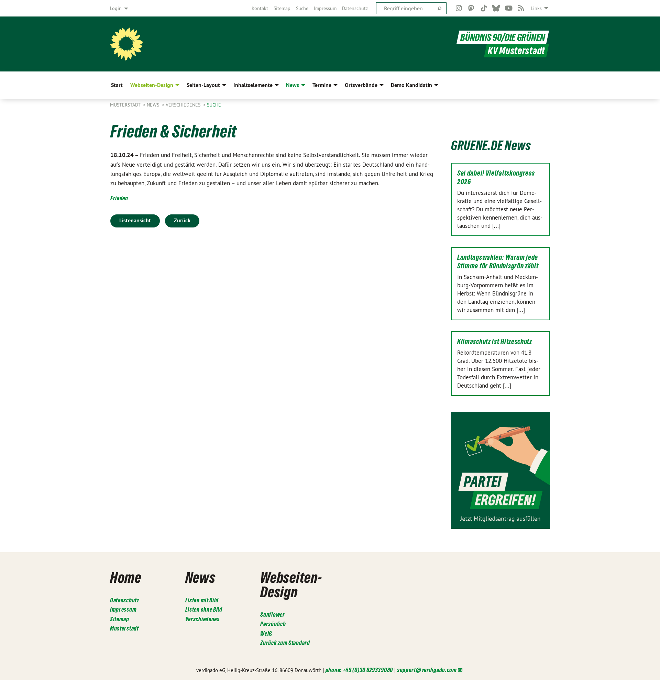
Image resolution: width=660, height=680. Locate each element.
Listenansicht (135, 220)
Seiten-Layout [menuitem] (203, 85)
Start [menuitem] (117, 85)
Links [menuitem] (536, 8)
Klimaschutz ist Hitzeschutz (494, 341)
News (154, 105)
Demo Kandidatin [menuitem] (411, 85)
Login (116, 8)
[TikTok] (484, 8)
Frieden (119, 198)
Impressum (325, 8)
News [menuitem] (292, 85)
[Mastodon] (471, 8)
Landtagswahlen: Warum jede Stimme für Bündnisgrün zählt (498, 261)
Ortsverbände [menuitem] (361, 85)
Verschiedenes (184, 105)
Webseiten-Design (291, 584)
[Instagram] (458, 8)
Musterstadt (126, 105)
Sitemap (282, 8)
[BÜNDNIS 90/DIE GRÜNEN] (126, 43)
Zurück (182, 220)
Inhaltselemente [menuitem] (253, 85)
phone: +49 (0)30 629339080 (359, 669)
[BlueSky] (496, 8)
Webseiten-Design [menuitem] (151, 85)
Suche (302, 8)
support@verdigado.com (427, 669)
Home (125, 577)
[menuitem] (260, 8)
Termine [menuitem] (321, 85)
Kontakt (260, 8)
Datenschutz (355, 8)
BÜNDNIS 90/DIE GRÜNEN (502, 37)
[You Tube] (508, 8)
